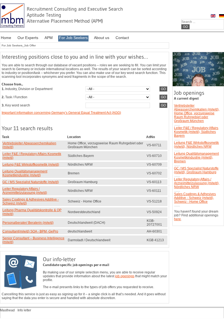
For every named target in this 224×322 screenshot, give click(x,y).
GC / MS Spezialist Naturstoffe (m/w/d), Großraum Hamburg (196, 170)
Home (6, 37)
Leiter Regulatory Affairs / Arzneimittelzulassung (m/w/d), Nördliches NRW (196, 183)
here (177, 219)
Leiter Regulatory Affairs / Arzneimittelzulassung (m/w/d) (24, 191)
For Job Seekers (73, 37)
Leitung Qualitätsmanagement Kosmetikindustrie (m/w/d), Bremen (196, 157)
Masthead (7, 310)
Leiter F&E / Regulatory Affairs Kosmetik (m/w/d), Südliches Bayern (196, 132)
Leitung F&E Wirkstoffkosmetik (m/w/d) (30, 164)
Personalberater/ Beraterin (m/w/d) (28, 223)
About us (101, 37)
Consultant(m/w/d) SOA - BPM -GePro (30, 231)
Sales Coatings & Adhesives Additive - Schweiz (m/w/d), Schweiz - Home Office (195, 198)
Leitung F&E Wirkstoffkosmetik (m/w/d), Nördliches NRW (196, 144)
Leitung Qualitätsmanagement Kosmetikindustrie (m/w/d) (24, 173)
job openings (124, 276)
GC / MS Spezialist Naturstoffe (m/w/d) (30, 182)
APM (49, 37)
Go (185, 27)
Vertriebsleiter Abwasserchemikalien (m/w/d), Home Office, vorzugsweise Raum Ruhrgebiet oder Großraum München (196, 113)
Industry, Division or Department (27, 89)
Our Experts (27, 37)
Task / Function (14, 97)
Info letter (24, 310)
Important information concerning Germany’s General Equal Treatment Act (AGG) (61, 113)
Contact (122, 37)
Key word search (16, 105)
